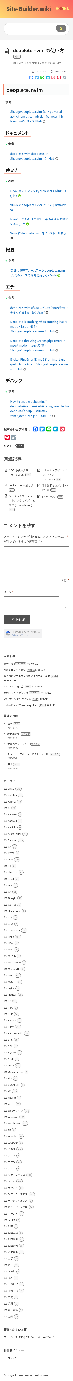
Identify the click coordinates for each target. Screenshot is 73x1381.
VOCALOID (14, 1085)
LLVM (11, 943)
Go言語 (12, 904)
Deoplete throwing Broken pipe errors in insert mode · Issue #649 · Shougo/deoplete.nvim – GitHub (37, 345)
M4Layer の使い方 (17, 686)
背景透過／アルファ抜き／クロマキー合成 (30, 676)
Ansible (12, 827)
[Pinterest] (59, 78)
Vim (21, 63)
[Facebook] (31, 78)
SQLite (12, 1052)
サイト (65, 608)
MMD (10, 975)
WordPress (14, 1123)
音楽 (10, 1316)
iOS (10, 917)
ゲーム (11, 1181)
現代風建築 (18, 734)
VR (9, 1091)
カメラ (11, 1168)
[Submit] (61, 28)
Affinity (12, 801)
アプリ (11, 1162)
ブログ (11, 1220)
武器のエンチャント (23, 744)
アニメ (11, 1155)
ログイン (12, 1358)
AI (9, 808)
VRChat (12, 1097)
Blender (12, 840)
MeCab (12, 956)
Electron (12, 872)
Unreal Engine (15, 1072)
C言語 (11, 853)
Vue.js (11, 1104)
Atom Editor (14, 833)
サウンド (13, 1188)
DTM (10, 859)
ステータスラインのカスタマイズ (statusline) (55, 474)
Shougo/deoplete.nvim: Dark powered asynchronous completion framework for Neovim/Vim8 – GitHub (37, 116)
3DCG (11, 788)
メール (9, 592)
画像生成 (13, 1290)
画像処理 (13, 1284)
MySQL (12, 982)
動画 (10, 1226)
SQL (10, 1046)
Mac (10, 949)
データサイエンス (18, 1200)
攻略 (13, 723)
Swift (11, 1059)
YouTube (12, 1136)
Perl (10, 1007)
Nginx (11, 988)
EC (9, 866)
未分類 (11, 1271)
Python (12, 1020)
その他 (11, 1149)
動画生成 (13, 1232)
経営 (10, 1297)
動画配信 (13, 1245)
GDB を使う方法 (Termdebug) (19, 472)
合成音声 (13, 1252)
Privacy (15, 635)
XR (9, 1129)
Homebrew (14, 911)
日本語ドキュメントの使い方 (55, 488)
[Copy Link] (64, 78)
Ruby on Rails (15, 1033)
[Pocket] (53, 78)
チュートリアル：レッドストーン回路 (33, 754)
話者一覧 (14, 663)
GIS (10, 885)
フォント (13, 1213)
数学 (10, 1265)
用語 (13, 764)
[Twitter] (36, 78)
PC (9, 1001)
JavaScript (14, 930)
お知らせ (13, 1142)
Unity (11, 1065)
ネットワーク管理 (18, 1207)
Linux (11, 936)
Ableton (12, 795)
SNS (10, 1039)
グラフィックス (16, 1175)
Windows (13, 1117)
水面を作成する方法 (19, 670)
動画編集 (13, 1239)
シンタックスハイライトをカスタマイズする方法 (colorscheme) (22, 502)
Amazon (12, 814)
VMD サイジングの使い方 (21, 699)
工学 (10, 1258)
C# (9, 846)
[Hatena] (48, 78)
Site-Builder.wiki (28, 9)
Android (12, 821)
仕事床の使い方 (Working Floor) (24, 705)
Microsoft (13, 969)
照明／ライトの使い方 (21, 692)
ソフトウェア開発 (18, 1194)
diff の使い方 (52, 497)
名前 (65, 580)
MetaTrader (14, 962)
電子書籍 (13, 1310)
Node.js (12, 994)
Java (10, 923)
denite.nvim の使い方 (21, 487)
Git (9, 891)
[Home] (14, 63)
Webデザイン (15, 1110)
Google (12, 898)
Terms (24, 635)
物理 (10, 1278)
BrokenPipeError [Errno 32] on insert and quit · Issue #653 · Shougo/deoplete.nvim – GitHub (39, 364)
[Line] (42, 78)
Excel (11, 879)
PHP (10, 1014)
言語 (10, 1303)
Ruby (11, 1026)
